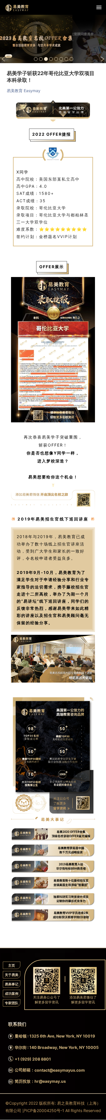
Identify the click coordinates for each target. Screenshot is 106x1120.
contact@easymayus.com (59, 1070)
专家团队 (11, 1003)
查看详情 (8, 56)
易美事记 (11, 984)
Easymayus (17, 8)
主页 (11, 965)
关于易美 (11, 975)
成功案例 (11, 993)
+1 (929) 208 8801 (33, 1059)
